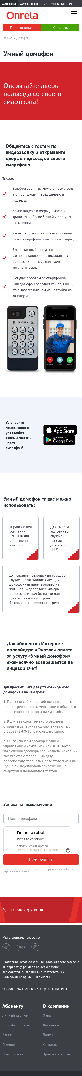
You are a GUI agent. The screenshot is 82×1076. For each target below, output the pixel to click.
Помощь (8, 1044)
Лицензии (51, 1034)
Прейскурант (12, 1054)
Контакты (50, 1044)
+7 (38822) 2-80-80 (27, 910)
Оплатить (60, 27)
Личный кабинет (60, 4)
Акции (7, 1034)
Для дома (9, 4)
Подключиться (21, 27)
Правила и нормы (57, 1054)
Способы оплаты (15, 1025)
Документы (52, 1025)
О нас (47, 1015)
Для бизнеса (29, 4)
